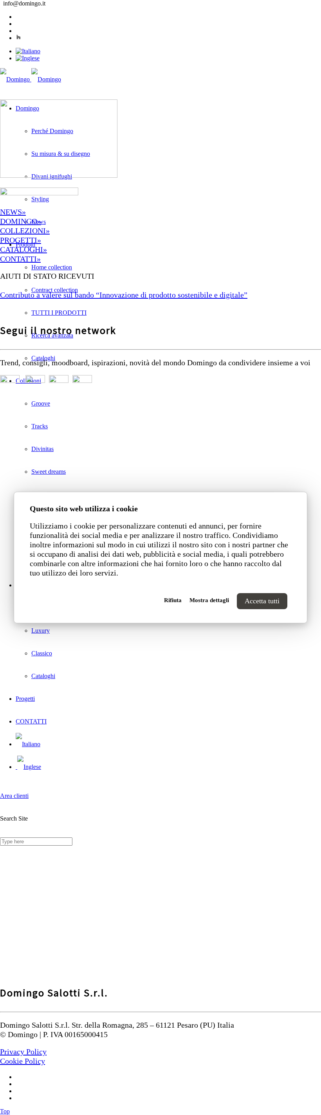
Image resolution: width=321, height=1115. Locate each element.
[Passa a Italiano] (28, 51)
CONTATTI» (20, 258)
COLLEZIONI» (25, 230)
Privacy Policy (23, 1051)
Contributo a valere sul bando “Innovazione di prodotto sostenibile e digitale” (123, 294)
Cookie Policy (22, 1061)
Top (5, 1111)
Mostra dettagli (209, 600)
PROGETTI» (20, 240)
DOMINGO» (20, 221)
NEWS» (13, 211)
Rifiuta (173, 600)
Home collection (51, 267)
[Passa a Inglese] (28, 58)
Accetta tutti (262, 601)
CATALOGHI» (23, 249)
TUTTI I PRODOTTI (59, 312)
